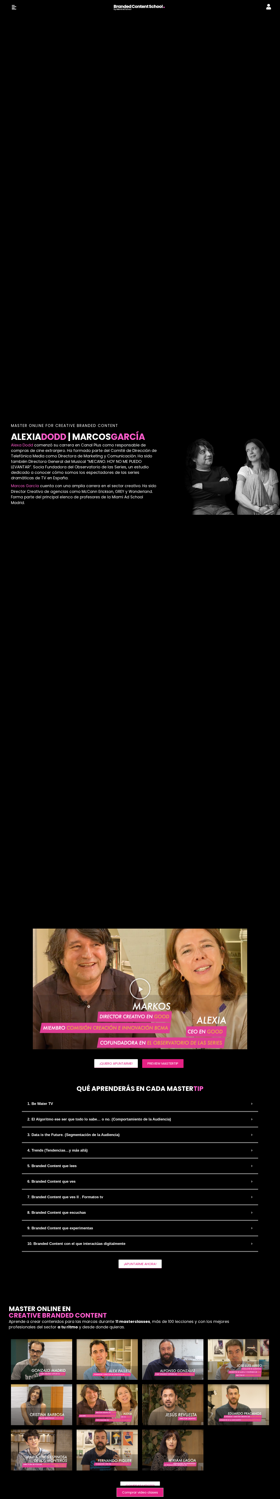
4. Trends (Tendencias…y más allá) (57, 1150)
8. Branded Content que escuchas (56, 1213)
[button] (140, 989)
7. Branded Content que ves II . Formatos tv (65, 1197)
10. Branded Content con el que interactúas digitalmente (76, 1244)
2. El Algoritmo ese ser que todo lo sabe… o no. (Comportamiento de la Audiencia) (99, 1119)
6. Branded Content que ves (51, 1181)
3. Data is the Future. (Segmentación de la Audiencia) (73, 1135)
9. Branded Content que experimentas (60, 1228)
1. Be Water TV (40, 1104)
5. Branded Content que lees (52, 1166)
